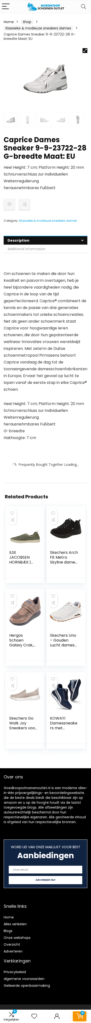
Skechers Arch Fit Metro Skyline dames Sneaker (64, 560)
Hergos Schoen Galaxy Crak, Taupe (21, 643)
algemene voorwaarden (24, 978)
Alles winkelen (15, 924)
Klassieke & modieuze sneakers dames (38, 28)
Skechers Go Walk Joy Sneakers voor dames (23, 725)
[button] (85, 50)
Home (9, 21)
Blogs (8, 930)
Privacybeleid (15, 972)
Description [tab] (18, 240)
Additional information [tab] (26, 249)
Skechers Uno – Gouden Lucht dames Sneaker (63, 643)
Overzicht (12, 944)
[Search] (83, 6)
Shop (27, 21)
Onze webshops (17, 937)
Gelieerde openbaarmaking (27, 985)
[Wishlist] (34, 1016)
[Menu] (6, 6)
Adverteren (13, 951)
